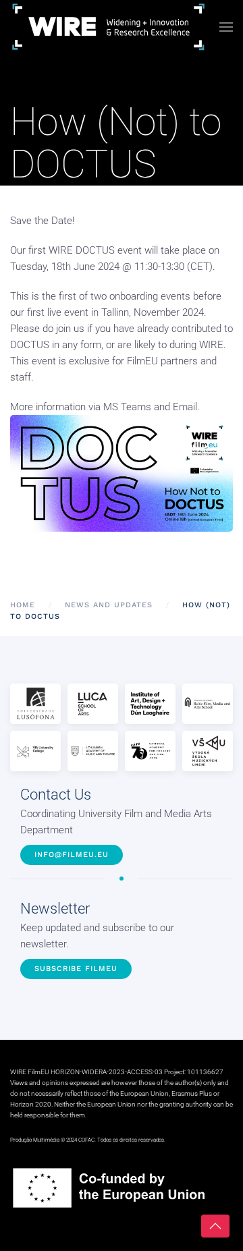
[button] (226, 27)
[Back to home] (108, 27)
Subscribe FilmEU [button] (75, 968)
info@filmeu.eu (71, 854)
